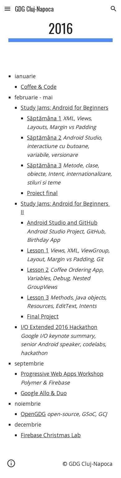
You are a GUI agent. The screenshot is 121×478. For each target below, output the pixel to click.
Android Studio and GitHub (62, 222)
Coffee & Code (38, 86)
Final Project (43, 316)
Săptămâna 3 (44, 165)
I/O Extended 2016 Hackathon (59, 327)
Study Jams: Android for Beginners (64, 107)
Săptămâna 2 (44, 137)
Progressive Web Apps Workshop (62, 373)
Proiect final (42, 193)
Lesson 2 (38, 269)
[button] (7, 8)
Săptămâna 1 (44, 118)
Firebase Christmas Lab (51, 435)
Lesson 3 (38, 297)
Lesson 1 (38, 250)
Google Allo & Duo (44, 393)
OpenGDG (33, 414)
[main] (60, 31)
